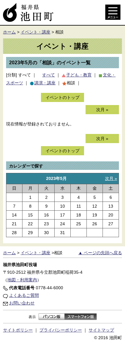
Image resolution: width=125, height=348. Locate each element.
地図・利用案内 (22, 279)
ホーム (9, 32)
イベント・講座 (35, 32)
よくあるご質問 (24, 295)
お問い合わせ (22, 303)
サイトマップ (101, 330)
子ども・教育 (79, 74)
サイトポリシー (18, 330)
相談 (71, 82)
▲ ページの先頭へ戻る (100, 252)
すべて (24, 74)
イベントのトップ (62, 97)
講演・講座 (45, 82)
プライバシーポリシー (60, 330)
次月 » (102, 109)
